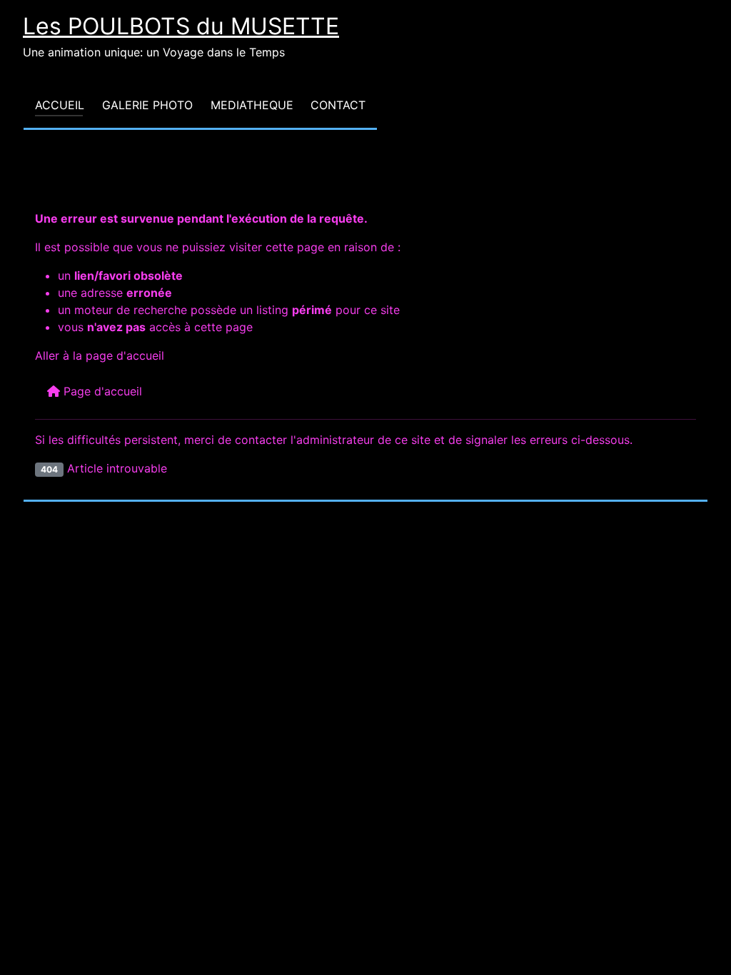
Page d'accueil (101, 391)
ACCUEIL (59, 105)
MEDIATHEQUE (252, 105)
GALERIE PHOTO (147, 105)
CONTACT (338, 105)
